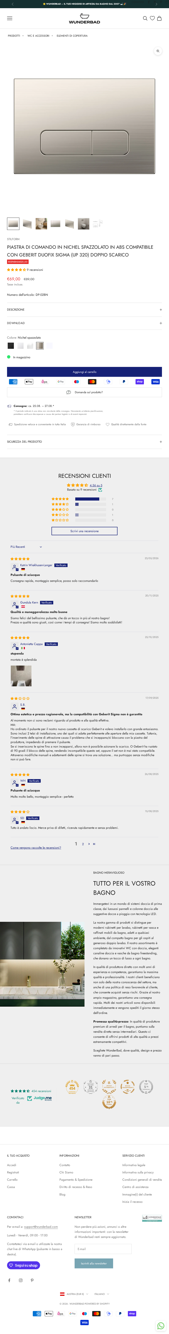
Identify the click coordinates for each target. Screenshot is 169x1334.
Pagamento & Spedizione (75, 1179)
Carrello (12, 1179)
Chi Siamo (66, 1172)
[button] (17, 270)
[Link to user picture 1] (21, 676)
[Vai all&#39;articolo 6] (83, 224)
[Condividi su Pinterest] (161, 2)
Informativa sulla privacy (138, 1172)
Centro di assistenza (135, 1187)
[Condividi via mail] (167, 2)
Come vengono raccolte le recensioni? (36, 847)
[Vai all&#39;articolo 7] (98, 224)
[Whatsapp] (160, 1325)
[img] (20, 559)
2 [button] (83, 844)
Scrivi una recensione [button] (84, 531)
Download (16, 323)
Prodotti (14, 36)
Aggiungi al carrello (84, 372)
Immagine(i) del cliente (137, 1194)
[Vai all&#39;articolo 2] (27, 224)
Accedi (11, 1165)
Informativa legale (133, 1165)
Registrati (13, 1172)
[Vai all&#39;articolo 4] (55, 224)
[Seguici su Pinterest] (32, 1280)
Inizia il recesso (132, 1201)
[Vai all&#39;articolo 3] (41, 224)
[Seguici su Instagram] (20, 1280)
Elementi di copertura (72, 36)
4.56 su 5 (96, 485)
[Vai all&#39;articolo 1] (13, 224)
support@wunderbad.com (41, 1226)
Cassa (11, 1187)
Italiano (99, 1294)
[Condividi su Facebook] (149, 2)
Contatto (64, 1165)
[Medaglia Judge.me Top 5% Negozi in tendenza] (146, 1087)
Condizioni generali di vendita (142, 1179)
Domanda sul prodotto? (89, 392)
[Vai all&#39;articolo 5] (69, 224)
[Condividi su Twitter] (155, 2)
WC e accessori (38, 36)
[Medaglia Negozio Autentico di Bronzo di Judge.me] (109, 1087)
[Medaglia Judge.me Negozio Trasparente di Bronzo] (128, 1087)
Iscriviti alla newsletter (94, 1263)
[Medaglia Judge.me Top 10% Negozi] (109, 1102)
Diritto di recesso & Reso (75, 1187)
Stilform (13, 239)
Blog (62, 1194)
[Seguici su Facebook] (9, 1280)
